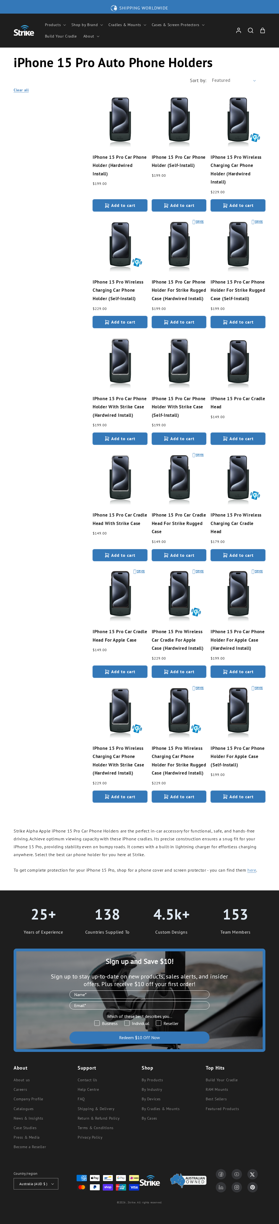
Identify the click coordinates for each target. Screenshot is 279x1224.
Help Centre (88, 1089)
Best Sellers (216, 1098)
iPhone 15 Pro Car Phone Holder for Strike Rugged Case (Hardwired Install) (179, 290)
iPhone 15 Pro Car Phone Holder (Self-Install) (179, 161)
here (251, 870)
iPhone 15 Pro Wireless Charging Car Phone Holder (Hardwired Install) (236, 169)
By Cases (149, 1118)
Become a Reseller (30, 1146)
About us (22, 1079)
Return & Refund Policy (99, 1118)
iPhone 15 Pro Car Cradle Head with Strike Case (120, 519)
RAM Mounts (217, 1089)
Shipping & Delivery (96, 1108)
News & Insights (28, 1118)
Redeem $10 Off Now (139, 1037)
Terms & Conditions (96, 1127)
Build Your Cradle (222, 1079)
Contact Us (87, 1079)
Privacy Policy (90, 1137)
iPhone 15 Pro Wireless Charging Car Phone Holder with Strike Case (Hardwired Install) (118, 760)
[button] (55, 24)
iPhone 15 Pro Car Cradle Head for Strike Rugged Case (179, 523)
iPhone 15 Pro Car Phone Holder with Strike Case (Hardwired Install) (120, 407)
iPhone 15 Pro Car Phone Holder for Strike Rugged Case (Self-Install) (238, 290)
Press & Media (27, 1137)
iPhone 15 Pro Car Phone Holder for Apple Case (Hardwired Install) (238, 640)
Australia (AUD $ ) (33, 1184)
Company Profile (28, 1098)
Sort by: (198, 80)
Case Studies (25, 1127)
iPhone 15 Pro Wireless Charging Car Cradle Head (236, 523)
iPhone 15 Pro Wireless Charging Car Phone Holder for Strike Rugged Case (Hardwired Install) (179, 760)
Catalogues (24, 1108)
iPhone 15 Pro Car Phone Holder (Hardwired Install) (120, 165)
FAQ (81, 1098)
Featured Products (222, 1108)
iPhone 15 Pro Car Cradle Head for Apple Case (120, 636)
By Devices (151, 1098)
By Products (152, 1079)
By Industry (152, 1089)
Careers (20, 1089)
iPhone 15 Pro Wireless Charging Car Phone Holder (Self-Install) (118, 290)
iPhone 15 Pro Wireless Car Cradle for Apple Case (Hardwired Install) (178, 640)
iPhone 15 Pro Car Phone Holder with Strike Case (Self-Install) (179, 407)
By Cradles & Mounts (161, 1108)
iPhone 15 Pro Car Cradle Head (238, 403)
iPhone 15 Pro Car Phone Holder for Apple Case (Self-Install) (238, 756)
